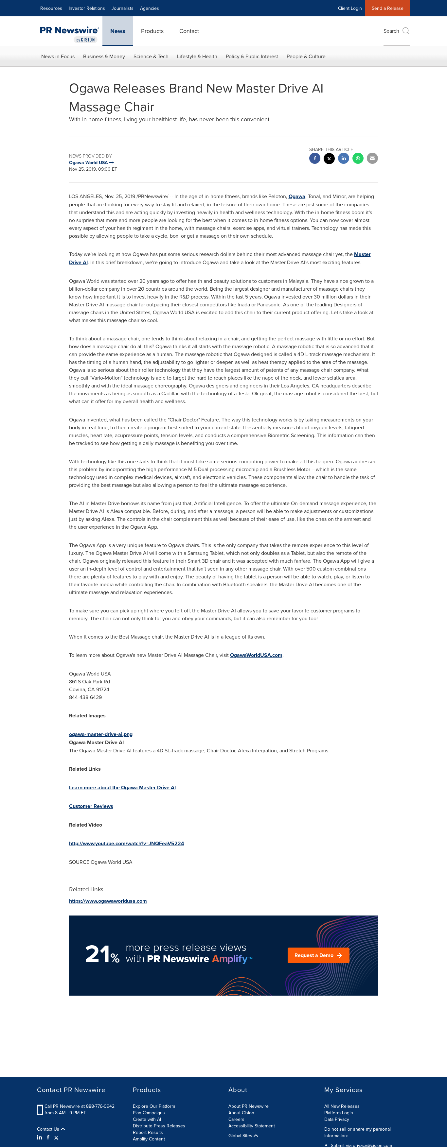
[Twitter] (56, 1137)
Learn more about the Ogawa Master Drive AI (122, 787)
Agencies (149, 8)
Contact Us (49, 1129)
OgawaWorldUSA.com (256, 655)
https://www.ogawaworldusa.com (108, 901)
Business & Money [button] (104, 56)
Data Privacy (336, 1119)
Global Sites (241, 1135)
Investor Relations (87, 8)
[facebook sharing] (314, 159)
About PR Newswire (248, 1106)
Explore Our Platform (154, 1106)
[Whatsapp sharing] (358, 159)
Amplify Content (149, 1139)
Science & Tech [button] (151, 56)
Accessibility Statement (251, 1125)
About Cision (241, 1112)
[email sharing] (372, 159)
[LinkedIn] (40, 1137)
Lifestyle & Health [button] (197, 56)
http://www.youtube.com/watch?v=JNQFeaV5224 (126, 843)
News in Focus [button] (58, 56)
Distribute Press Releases (159, 1125)
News (117, 31)
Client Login (350, 8)
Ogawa (297, 196)
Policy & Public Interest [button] (252, 56)
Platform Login (338, 1112)
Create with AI (147, 1119)
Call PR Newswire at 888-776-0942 (80, 1106)
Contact (189, 31)
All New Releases (342, 1106)
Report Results (148, 1132)
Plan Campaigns (149, 1112)
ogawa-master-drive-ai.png (101, 734)
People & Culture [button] (306, 56)
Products (152, 31)
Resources (51, 8)
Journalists (123, 8)
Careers (236, 1119)
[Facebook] (48, 1137)
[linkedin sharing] (343, 159)
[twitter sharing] (329, 159)
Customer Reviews (91, 806)
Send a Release (387, 8)
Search (391, 30)
